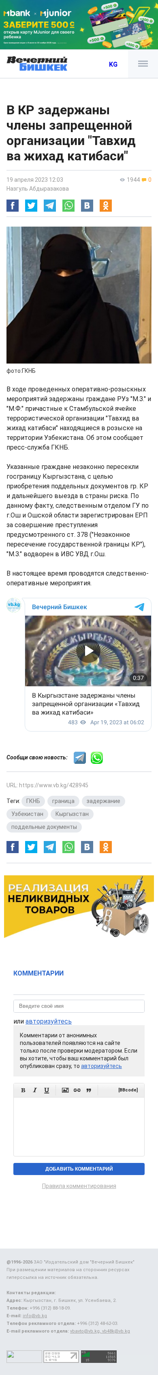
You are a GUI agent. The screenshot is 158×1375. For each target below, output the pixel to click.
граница (63, 801)
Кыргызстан (72, 814)
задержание (103, 801)
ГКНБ (33, 801)
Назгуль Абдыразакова (37, 188)
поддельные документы (44, 827)
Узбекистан (27, 814)
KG (113, 64)
